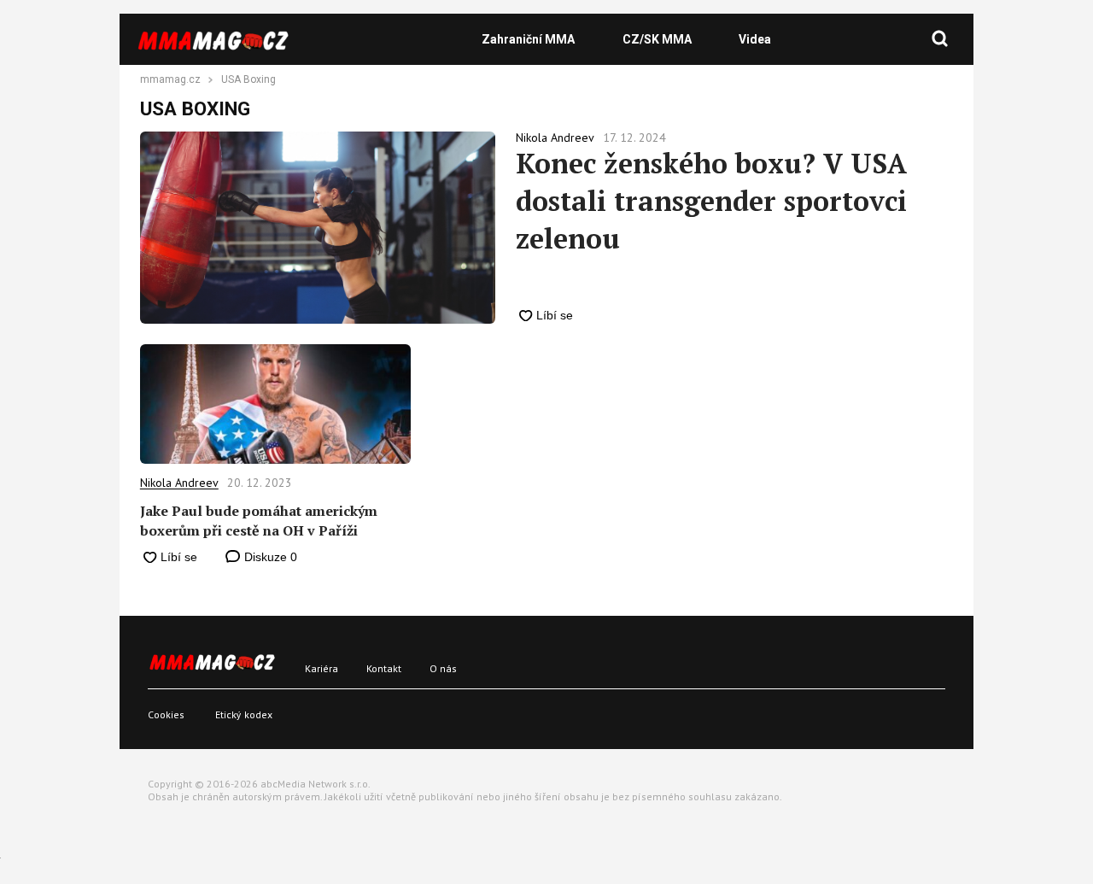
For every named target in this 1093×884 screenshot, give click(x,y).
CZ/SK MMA (657, 39)
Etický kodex (243, 714)
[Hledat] (940, 39)
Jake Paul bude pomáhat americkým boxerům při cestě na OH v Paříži (258, 520)
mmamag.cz (170, 80)
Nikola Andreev (179, 482)
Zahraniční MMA (528, 39)
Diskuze (269, 557)
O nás (443, 668)
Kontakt (383, 668)
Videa (755, 39)
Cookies (166, 714)
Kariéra (321, 668)
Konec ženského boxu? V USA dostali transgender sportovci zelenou (711, 200)
